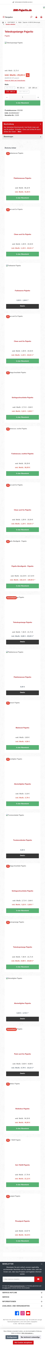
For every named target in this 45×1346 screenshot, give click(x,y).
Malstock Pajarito (22, 728)
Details (22, 306)
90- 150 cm (21, 88)
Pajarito (7, 36)
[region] (22, 55)
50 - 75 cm (10, 88)
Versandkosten (33, 1319)
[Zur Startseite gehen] (22, 10)
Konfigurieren (12, 1337)
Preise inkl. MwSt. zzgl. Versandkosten (15, 80)
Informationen (9, 1301)
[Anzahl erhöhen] (38, 97)
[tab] (22, 128)
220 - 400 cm (24, 92)
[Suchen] (31, 17)
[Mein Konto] (36, 17)
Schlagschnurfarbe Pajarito (22, 397)
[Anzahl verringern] (7, 97)
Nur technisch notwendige (30, 1337)
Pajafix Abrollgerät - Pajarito (22, 566)
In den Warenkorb (22, 103)
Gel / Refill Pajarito (22, 1165)
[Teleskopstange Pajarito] (22, 55)
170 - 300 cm (10, 92)
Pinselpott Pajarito (22, 1221)
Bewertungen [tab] (8, 136)
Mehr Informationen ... (28, 1333)
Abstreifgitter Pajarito (22, 784)
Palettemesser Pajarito (22, 178)
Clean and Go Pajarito (22, 234)
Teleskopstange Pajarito (22, 622)
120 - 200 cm (32, 88)
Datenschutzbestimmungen (17, 1286)
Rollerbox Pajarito (22, 1109)
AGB (5, 1288)
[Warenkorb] (41, 17)
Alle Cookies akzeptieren (23, 1342)
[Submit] (38, 1279)
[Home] (3, 22)
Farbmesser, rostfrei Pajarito (22, 454)
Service (5, 1297)
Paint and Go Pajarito (22, 1054)
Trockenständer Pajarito (22, 840)
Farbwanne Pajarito (22, 290)
